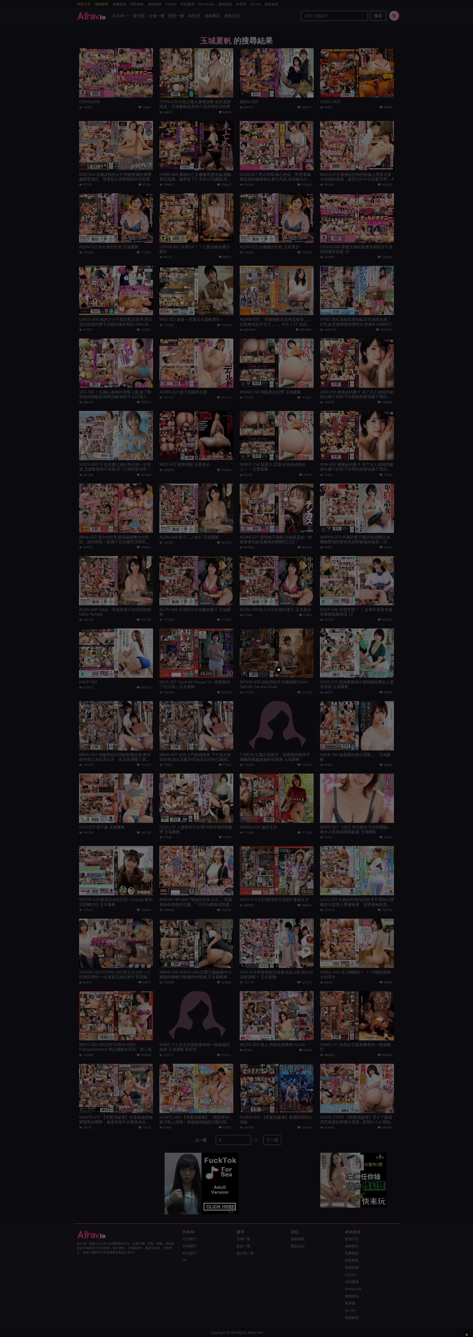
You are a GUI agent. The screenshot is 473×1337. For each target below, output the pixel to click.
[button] (278, 669)
